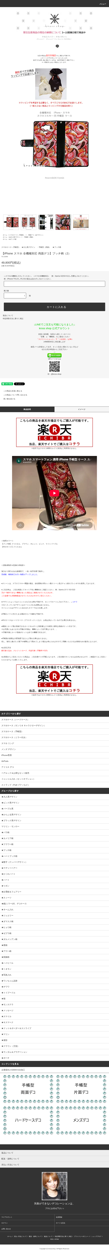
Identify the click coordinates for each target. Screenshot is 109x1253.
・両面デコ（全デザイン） (35, 235)
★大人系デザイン (15, 237)
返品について (8, 315)
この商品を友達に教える (12, 391)
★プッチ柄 (12, 239)
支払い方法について (20, 1236)
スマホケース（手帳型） (17, 235)
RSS (51, 1239)
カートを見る (60, 1223)
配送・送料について (35, 1236)
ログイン (4, 1223)
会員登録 (59, 1217)
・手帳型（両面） (28, 237)
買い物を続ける (9, 399)
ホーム (5, 235)
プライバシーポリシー (81, 1236)
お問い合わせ (6, 1229)
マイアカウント (6, 1217)
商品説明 (27, 409)
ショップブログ (96, 1236)
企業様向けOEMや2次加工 (13, 1070)
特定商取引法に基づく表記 (13, 319)
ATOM (57, 1239)
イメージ (82, 409)
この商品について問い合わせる (15, 395)
